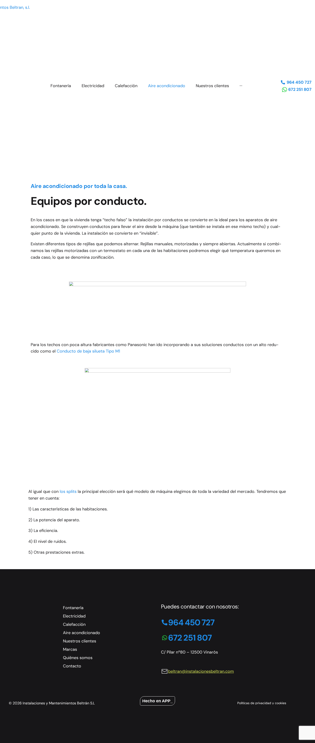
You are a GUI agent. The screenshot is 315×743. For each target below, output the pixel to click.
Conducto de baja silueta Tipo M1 (88, 351)
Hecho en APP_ (157, 701)
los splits (68, 491)
